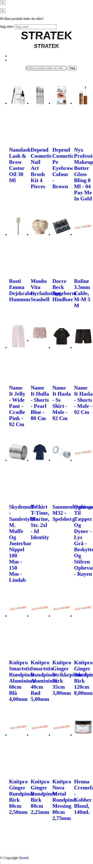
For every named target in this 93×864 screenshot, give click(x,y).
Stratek (24, 858)
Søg (72, 68)
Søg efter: (7, 26)
